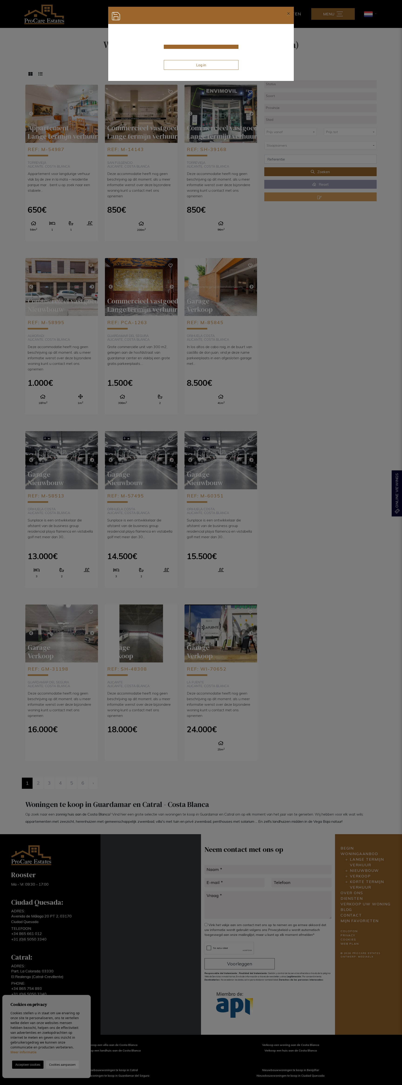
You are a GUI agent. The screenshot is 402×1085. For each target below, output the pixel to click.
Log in (201, 65)
